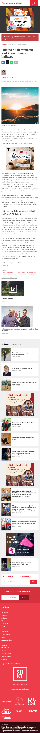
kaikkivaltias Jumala (14, 272)
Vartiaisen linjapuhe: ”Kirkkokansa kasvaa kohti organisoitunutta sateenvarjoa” (19, 38)
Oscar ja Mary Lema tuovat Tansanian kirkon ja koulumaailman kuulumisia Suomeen (24, 523)
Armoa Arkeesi (27, 263)
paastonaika (27, 274)
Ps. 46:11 (34, 274)
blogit (4, 45)
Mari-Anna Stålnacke (7, 77)
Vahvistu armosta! (7, 298)
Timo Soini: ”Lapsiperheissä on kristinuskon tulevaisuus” (21, 563)
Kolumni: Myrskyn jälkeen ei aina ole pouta (23, 438)
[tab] (5, 344)
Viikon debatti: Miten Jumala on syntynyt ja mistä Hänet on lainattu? (19, 329)
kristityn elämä (27, 272)
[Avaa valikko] (25, 3)
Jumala (4, 272)
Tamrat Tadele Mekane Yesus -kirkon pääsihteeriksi (23, 423)
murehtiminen (17, 274)
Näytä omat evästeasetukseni (10, 664)
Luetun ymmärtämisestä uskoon (22, 368)
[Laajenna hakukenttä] (34, 3)
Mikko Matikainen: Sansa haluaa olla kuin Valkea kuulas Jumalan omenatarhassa (23, 453)
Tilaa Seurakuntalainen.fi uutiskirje (17, 576)
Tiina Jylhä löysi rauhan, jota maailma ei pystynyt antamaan (24, 353)
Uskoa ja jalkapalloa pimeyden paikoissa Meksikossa (24, 383)
